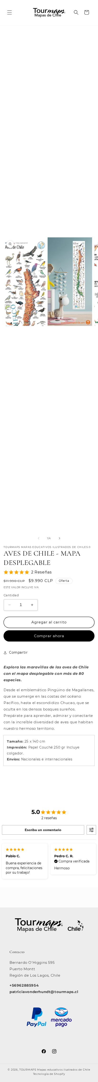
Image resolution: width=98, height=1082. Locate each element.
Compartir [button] (18, 652)
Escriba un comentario (43, 830)
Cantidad (11, 595)
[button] (9, 12)
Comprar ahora (49, 636)
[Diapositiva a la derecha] (59, 538)
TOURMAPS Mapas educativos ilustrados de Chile (54, 1069)
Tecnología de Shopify (49, 1074)
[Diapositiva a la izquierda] (38, 538)
